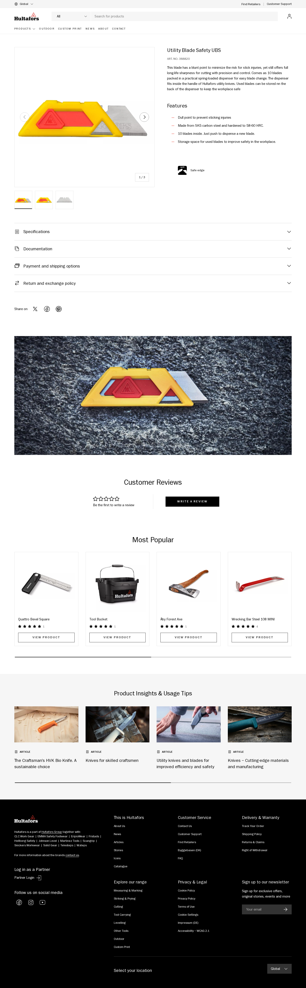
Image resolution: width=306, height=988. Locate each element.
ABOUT (103, 28)
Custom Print (122, 947)
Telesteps (66, 845)
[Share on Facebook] (47, 309)
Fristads (94, 836)
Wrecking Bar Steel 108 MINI (253, 619)
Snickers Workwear (27, 845)
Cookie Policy (186, 891)
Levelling (120, 923)
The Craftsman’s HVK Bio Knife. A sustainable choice (45, 763)
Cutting (118, 907)
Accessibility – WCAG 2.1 (193, 931)
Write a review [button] (192, 501)
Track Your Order (253, 826)
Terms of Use (186, 907)
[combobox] (165, 16)
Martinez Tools (69, 841)
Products (22, 28)
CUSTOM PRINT (70, 28)
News (117, 834)
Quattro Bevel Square (34, 619)
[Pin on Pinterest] (59, 309)
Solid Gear (50, 845)
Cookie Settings (188, 915)
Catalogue (120, 866)
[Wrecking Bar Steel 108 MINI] (260, 584)
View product (46, 637)
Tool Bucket (98, 619)
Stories (118, 850)
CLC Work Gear (24, 836)
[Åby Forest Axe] (188, 584)
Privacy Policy (186, 899)
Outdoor (119, 939)
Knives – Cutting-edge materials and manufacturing (258, 763)
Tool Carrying (122, 915)
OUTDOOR (47, 28)
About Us (119, 826)
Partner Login (24, 877)
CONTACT (119, 28)
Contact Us (185, 826)
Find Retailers (251, 4)
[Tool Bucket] (117, 584)
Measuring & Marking (128, 891)
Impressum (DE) (188, 923)
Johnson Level (48, 841)
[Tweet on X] (35, 309)
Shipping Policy (252, 834)
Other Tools (121, 931)
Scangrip (89, 841)
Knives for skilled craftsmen (112, 760)
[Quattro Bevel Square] (46, 584)
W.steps (82, 845)
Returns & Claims (253, 842)
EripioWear (78, 836)
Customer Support (279, 4)
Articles (118, 842)
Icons (117, 858)
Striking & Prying (125, 899)
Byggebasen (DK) (189, 850)
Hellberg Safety (24, 841)
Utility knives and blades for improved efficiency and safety (185, 763)
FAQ (180, 858)
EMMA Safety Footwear (53, 836)
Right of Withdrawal (254, 850)
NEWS (90, 28)
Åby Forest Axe (171, 619)
